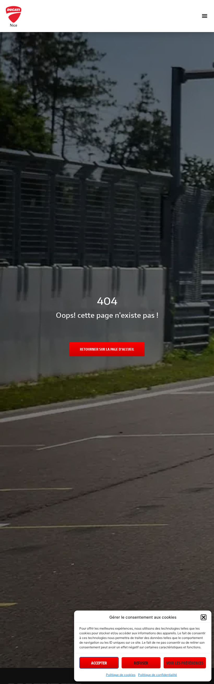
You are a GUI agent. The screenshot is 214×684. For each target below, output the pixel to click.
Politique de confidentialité (157, 675)
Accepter (99, 663)
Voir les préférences (184, 663)
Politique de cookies (120, 675)
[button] (203, 617)
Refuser (141, 663)
